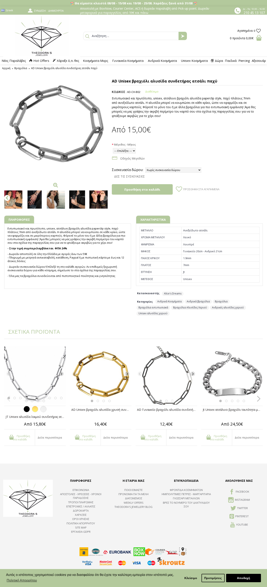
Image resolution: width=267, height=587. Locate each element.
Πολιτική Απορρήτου (81, 523)
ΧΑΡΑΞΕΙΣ (81, 515)
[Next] (61, 373)
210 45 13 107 (254, 12)
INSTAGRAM (242, 500)
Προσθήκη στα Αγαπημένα (201, 189)
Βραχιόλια (221, 301)
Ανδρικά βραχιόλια (198, 301)
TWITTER (242, 508)
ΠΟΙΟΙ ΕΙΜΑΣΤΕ (133, 490)
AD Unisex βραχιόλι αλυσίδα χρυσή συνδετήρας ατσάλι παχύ (101, 410)
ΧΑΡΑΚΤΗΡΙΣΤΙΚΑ (153, 220)
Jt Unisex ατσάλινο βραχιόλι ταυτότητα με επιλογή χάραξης (233, 410)
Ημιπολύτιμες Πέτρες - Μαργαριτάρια (186, 494)
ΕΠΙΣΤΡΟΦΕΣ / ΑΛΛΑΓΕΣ (80, 506)
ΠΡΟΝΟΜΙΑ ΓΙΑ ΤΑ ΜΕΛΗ (133, 494)
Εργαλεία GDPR (81, 532)
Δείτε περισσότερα (50, 437)
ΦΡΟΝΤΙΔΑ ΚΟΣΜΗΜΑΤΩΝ (186, 490)
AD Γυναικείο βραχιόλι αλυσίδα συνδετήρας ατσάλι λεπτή (167, 410)
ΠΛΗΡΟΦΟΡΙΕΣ (19, 220)
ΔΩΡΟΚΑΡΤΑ (81, 510)
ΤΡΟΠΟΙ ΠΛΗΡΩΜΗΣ (80, 502)
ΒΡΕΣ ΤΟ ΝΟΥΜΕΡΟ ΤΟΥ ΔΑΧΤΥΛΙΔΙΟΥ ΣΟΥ (186, 504)
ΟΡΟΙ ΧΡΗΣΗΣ (80, 519)
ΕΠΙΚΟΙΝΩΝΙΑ (81, 490)
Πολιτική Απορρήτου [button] (22, 580)
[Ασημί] (43, 411)
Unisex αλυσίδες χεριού (153, 313)
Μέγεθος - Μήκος (125, 144)
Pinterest (242, 516)
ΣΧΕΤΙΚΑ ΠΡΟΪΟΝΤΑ (31, 331)
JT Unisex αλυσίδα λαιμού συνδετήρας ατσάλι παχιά (36, 417)
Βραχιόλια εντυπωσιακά (153, 307)
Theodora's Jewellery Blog (133, 507)
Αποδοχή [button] (243, 578)
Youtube (242, 524)
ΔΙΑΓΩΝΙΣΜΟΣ (133, 498)
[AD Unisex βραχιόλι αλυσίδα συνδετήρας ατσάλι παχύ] (56, 128)
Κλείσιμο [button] (190, 578)
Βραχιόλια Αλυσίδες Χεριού (190, 307)
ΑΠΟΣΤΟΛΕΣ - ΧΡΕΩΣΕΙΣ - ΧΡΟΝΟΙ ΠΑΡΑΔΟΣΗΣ (80, 496)
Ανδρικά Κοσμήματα (169, 301)
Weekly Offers (134, 503)
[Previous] (8, 373)
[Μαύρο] (27, 411)
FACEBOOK (242, 491)
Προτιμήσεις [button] (213, 578)
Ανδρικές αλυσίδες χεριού (228, 307)
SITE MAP (81, 527)
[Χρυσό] (35, 411)
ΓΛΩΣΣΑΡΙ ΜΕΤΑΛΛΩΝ (186, 498)
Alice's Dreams (172, 293)
